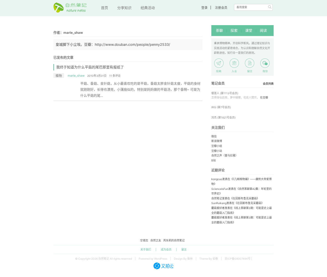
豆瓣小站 (216, 151)
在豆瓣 (264, 97)
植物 (59, 75)
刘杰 (214, 117)
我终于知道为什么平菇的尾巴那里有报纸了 (90, 67)
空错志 (144, 240)
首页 (104, 8)
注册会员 (221, 7)
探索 (234, 30)
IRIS (213, 107)
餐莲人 (215, 93)
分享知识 (124, 8)
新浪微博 (216, 141)
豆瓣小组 (216, 146)
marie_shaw (76, 75)
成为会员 (166, 249)
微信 (214, 136)
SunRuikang (218, 203)
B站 (213, 160)
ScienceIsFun (219, 189)
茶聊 (219, 30)
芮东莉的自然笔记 (174, 240)
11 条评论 (115, 75)
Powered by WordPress (153, 258)
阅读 (263, 30)
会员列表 (268, 83)
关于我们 (145, 249)
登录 (204, 7)
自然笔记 (216, 198)
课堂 (248, 30)
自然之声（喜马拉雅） (224, 155)
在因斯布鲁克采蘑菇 (245, 198)
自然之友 (155, 240)
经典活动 (148, 8)
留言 (184, 249)
